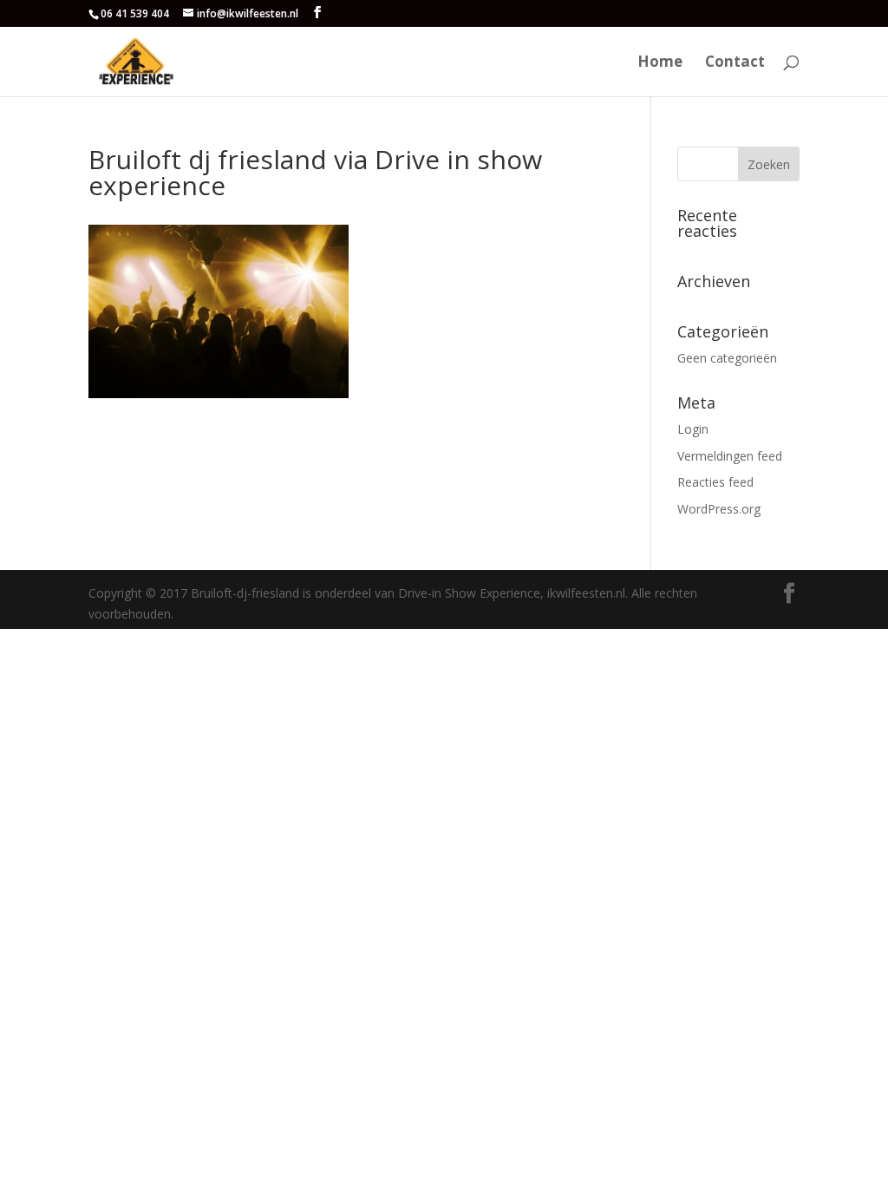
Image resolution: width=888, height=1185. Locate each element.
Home (659, 63)
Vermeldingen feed (729, 456)
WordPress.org (719, 509)
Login (692, 429)
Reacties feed (715, 482)
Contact (735, 63)
